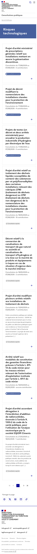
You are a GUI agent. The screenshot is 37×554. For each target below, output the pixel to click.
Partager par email (21, 499)
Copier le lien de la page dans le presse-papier (26, 499)
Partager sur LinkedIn (15, 499)
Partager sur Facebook (4, 499)
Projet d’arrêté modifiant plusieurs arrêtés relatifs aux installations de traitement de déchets (19, 300)
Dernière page (27, 485)
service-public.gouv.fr (20, 528)
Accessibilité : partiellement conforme (12, 541)
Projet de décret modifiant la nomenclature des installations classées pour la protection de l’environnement (17, 95)
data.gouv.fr (21, 532)
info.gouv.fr (5, 528)
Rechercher (30, 2)
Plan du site (5, 538)
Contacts (19, 544)
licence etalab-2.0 (9, 551)
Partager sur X (10, 499)
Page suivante (23, 485)
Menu (34, 2)
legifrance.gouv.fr (8, 532)
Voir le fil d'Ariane (7, 20)
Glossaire (12, 538)
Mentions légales (21, 538)
